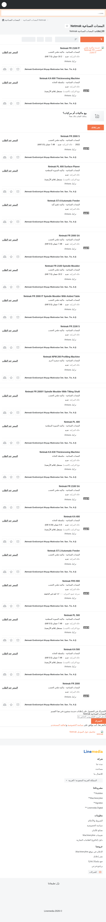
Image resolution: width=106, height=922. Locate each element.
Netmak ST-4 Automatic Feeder (63, 201)
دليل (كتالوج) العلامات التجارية (89, 840)
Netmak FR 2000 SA (69, 235)
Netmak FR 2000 (71, 683)
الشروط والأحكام (95, 820)
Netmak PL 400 (72, 422)
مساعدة (99, 769)
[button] (4, 4)
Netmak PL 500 (72, 615)
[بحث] (4, 13)
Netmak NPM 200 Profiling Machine (61, 357)
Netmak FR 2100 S (70, 326)
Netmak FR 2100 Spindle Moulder (62, 266)
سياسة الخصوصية (75, 725)
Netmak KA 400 (72, 516)
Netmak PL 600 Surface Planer (64, 166)
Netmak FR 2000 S (70, 136)
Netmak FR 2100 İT (70, 48)
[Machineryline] (3, 20)
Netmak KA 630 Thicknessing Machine (60, 452)
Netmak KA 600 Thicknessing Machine (60, 78)
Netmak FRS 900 (71, 581)
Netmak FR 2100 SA (69, 486)
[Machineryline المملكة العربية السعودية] (87, 4)
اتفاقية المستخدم (58, 725)
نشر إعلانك (95, 127)
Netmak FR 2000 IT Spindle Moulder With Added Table (52, 296)
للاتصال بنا (98, 774)
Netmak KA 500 (72, 649)
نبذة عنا (99, 764)
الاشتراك (98, 721)
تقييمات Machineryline (93, 835)
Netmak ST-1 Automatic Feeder (63, 551)
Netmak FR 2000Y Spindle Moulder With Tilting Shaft (52, 391)
